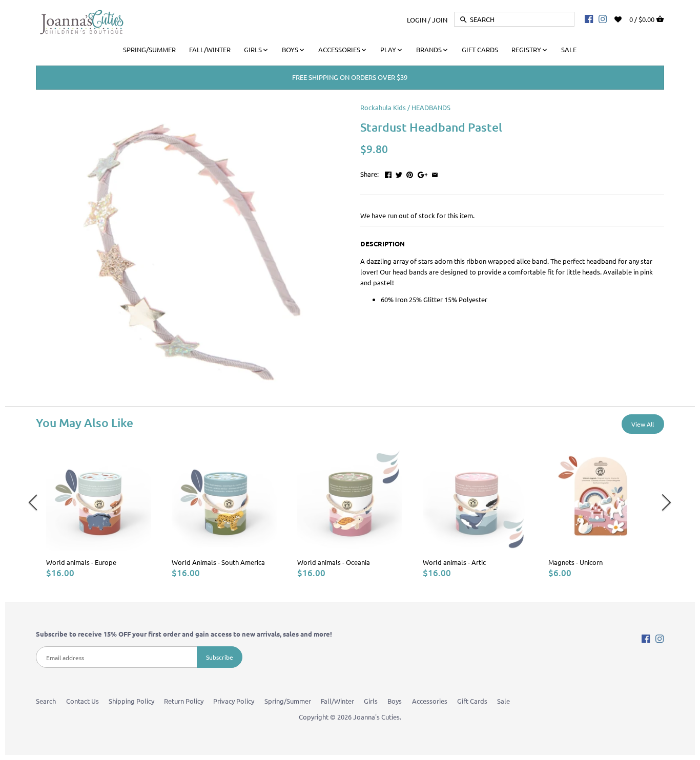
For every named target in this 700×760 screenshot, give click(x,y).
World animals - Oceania (333, 562)
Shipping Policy (131, 700)
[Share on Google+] (423, 172)
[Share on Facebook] (388, 172)
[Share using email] (434, 172)
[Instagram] (603, 18)
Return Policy (183, 700)
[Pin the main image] (409, 172)
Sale (503, 700)
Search (46, 700)
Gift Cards (472, 700)
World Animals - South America (218, 562)
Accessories (429, 700)
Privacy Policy (233, 700)
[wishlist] (625, 18)
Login (416, 19)
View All (642, 424)
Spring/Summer (287, 700)
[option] (98, 512)
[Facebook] (589, 18)
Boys (394, 700)
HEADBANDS (430, 107)
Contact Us (82, 700)
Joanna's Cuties (376, 716)
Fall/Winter (337, 700)
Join (439, 19)
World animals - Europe (81, 562)
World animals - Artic (454, 562)
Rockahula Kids (383, 107)
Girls (371, 700)
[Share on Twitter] (399, 172)
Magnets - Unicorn (575, 562)
